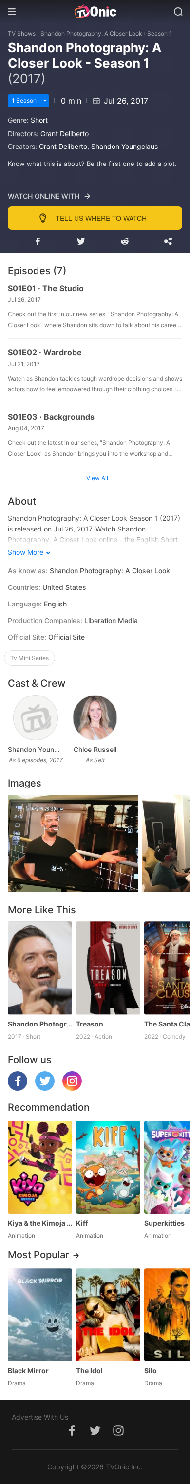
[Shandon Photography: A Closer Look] (40, 967)
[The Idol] (108, 1314)
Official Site (66, 637)
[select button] (44, 100)
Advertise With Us (40, 1417)
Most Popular (38, 1255)
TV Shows (22, 33)
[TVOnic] (95, 11)
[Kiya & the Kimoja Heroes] (40, 1167)
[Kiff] (108, 1167)
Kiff (82, 1223)
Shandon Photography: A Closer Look (91, 33)
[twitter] (45, 1088)
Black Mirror (28, 1370)
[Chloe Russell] (95, 717)
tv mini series (29, 657)
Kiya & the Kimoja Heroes (40, 1223)
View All (97, 478)
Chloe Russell (95, 749)
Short (39, 120)
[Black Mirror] (40, 1314)
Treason (89, 1024)
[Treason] (108, 967)
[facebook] (17, 1088)
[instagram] (72, 1088)
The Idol (89, 1370)
